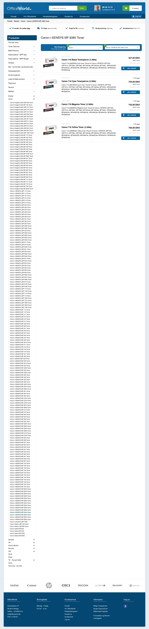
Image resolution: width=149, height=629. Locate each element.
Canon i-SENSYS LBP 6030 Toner (21, 240)
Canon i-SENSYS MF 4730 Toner (20, 398)
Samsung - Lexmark (15, 566)
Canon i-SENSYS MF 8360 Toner (20, 510)
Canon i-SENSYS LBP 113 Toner (20, 193)
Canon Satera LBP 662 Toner (19, 526)
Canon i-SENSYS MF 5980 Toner (20, 431)
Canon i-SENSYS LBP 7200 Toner (21, 298)
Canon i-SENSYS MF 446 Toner (20, 375)
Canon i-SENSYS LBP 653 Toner (20, 265)
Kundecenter (85, 16)
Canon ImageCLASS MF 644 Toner (21, 177)
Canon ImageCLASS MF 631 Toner (21, 158)
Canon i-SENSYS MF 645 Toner (20, 454)
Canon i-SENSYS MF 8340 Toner (20, 505)
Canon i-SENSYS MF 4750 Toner (20, 400)
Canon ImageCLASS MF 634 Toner (21, 165)
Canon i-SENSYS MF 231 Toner (20, 328)
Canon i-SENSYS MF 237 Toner (20, 333)
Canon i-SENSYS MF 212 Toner (20, 317)
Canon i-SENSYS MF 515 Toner (20, 412)
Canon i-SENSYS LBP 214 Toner (20, 200)
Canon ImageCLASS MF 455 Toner (21, 149)
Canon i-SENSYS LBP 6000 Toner (21, 235)
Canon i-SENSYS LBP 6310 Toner (21, 261)
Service (11, 87)
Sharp (10, 557)
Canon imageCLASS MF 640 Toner (21, 170)
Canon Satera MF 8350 (17, 536)
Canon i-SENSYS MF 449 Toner (20, 377)
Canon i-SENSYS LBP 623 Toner (20, 251)
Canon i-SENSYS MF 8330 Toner (20, 503)
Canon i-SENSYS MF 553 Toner (20, 421)
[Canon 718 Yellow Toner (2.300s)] (50, 130)
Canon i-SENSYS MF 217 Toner (20, 321)
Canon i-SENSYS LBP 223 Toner (20, 205)
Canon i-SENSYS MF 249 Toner (20, 340)
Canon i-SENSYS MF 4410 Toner (20, 363)
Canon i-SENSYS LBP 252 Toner (20, 221)
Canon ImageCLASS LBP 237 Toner (21, 119)
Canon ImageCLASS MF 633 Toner (21, 163)
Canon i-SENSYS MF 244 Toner (20, 335)
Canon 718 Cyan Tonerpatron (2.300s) (79, 81)
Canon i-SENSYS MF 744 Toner (20, 480)
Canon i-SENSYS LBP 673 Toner (20, 282)
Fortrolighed (97, 618)
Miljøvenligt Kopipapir (100, 611)
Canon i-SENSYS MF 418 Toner (20, 349)
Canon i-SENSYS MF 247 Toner (20, 338)
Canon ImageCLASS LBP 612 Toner (21, 123)
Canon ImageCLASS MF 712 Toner (21, 179)
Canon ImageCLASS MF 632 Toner (21, 161)
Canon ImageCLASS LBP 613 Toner (21, 126)
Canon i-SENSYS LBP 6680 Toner (21, 279)
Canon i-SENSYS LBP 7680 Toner (21, 305)
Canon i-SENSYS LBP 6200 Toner (21, 247)
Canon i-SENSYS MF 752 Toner (20, 484)
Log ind (138, 16)
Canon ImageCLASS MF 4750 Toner (21, 154)
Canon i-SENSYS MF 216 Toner (20, 319)
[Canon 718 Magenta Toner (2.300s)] (50, 107)
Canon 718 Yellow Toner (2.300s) (76, 127)
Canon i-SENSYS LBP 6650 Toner (21, 275)
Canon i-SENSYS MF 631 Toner (20, 442)
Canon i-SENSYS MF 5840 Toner (20, 424)
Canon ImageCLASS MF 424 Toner (21, 137)
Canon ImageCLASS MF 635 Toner (21, 168)
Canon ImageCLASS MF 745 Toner (21, 105)
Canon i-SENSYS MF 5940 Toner (20, 428)
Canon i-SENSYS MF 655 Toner (20, 459)
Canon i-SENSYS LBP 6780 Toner (21, 286)
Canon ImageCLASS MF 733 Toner (21, 184)
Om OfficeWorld (30, 16)
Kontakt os (69, 16)
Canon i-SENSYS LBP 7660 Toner (21, 303)
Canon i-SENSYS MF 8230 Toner (20, 498)
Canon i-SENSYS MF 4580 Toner (20, 389)
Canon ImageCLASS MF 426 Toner (21, 140)
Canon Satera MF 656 (17, 531)
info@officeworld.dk (13, 614)
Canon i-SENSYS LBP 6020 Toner (21, 237)
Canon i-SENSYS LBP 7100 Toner (21, 291)
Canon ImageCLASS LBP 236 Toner (21, 116)
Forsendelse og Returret (101, 615)
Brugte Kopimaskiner (100, 608)
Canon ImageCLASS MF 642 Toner (21, 175)
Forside (13, 16)
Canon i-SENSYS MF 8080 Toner (20, 496)
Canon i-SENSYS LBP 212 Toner (20, 198)
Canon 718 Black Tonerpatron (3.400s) (79, 59)
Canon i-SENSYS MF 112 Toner (20, 310)
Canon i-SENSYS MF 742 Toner (20, 477)
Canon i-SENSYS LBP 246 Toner (20, 217)
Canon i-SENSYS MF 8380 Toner (20, 512)
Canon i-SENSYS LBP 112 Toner (20, 191)
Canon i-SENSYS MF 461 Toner (20, 391)
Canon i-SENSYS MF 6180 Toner (20, 435)
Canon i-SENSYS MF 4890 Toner (20, 407)
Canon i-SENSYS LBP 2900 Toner (21, 226)
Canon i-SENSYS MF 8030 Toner (20, 489)
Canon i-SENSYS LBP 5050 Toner (21, 233)
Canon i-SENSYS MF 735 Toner (20, 475)
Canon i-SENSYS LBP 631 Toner (20, 258)
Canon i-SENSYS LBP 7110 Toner (21, 293)
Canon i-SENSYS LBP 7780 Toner (21, 307)
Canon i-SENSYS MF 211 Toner (20, 314)
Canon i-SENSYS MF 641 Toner (20, 449)
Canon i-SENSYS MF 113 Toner (20, 312)
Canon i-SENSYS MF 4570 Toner (20, 386)
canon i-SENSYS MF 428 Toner (20, 359)
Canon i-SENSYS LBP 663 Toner (20, 270)
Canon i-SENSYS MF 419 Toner (20, 352)
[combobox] (122, 47)
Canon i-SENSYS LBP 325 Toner (20, 231)
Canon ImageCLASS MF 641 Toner (21, 172)
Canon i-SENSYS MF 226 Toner (20, 324)
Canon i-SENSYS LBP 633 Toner (20, 263)
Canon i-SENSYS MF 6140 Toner (20, 433)
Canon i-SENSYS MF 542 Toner (20, 414)
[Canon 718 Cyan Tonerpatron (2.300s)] (50, 84)
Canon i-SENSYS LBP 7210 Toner (21, 300)
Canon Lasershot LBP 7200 (18, 522)
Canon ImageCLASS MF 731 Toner (21, 182)
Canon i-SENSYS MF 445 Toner (20, 370)
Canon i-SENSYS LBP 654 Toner (20, 268)
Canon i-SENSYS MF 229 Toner (20, 326)
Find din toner (13, 42)
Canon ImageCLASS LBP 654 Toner (21, 130)
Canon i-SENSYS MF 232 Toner (20, 331)
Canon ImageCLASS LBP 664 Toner (21, 102)
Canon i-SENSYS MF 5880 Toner (20, 426)
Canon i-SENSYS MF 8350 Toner (20, 508)
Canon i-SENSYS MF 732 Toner (20, 470)
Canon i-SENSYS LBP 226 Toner (20, 207)
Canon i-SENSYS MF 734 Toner (20, 473)
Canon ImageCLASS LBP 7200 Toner (22, 133)
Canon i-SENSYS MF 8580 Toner (20, 519)
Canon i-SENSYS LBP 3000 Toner (21, 228)
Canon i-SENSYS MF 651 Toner (20, 456)
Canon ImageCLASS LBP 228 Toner (21, 114)
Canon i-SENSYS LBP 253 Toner (20, 224)
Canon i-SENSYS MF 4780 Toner (20, 403)
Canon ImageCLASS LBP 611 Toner (21, 121)
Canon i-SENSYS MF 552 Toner (20, 419)
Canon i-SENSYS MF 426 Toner (20, 356)
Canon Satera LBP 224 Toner (19, 524)
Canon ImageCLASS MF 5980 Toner (21, 156)
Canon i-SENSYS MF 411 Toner (20, 345)
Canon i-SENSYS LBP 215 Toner (20, 203)
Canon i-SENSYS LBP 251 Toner (20, 219)
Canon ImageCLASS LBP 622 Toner (21, 128)
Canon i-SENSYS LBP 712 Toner (20, 296)
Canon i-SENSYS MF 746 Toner (20, 482)
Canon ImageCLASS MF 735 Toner (21, 186)
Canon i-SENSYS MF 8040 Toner (20, 491)
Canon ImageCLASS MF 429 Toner (21, 142)
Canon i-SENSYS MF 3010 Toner (20, 342)
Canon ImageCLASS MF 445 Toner (21, 144)
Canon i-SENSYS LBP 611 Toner (20, 242)
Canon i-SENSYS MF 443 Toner (20, 366)
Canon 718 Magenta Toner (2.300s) (77, 104)
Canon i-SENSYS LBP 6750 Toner (21, 284)
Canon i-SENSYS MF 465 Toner (20, 396)
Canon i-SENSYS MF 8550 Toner (20, 517)
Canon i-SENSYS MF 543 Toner (20, 417)
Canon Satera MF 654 (17, 529)
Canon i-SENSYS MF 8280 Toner (20, 501)
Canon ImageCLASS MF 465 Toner (21, 151)
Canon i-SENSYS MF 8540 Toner (20, 515)
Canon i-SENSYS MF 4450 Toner (20, 373)
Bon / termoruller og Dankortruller (20, 67)
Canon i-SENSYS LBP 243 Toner (20, 214)
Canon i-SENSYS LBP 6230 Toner (21, 254)
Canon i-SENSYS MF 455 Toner (20, 382)
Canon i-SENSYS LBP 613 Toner (20, 244)
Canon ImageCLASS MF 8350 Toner (21, 189)
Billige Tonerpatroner (100, 606)
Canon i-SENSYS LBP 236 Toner (20, 212)
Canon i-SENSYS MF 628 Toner (20, 440)
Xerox (10, 563)
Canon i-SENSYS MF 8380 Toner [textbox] (117, 47)
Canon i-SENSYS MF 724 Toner (20, 463)
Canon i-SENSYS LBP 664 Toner (20, 272)
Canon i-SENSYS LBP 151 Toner (20, 196)
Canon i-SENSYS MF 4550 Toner (20, 384)
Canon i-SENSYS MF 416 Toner (20, 347)
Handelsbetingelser (50, 16)
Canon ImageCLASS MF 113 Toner (21, 135)
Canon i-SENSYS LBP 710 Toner (20, 289)
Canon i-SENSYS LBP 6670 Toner (21, 277)
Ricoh (10, 554)
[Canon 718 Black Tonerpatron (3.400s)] (50, 62)
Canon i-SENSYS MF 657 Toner (20, 461)
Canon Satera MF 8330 (17, 533)
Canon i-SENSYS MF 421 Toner (20, 354)
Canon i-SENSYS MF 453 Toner (20, 379)
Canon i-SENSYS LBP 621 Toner (20, 249)
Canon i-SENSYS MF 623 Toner (20, 438)
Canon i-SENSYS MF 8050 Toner (20, 494)
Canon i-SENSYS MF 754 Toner (20, 487)
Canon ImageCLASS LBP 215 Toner (21, 112)
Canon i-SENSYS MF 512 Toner (20, 410)
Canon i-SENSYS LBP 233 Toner (20, 210)
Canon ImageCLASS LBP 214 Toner (21, 109)
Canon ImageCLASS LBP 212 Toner (21, 107)
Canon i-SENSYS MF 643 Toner (20, 452)
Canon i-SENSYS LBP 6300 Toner (21, 256)
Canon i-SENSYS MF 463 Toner (20, 393)
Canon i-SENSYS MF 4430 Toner (20, 368)
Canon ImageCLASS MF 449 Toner (21, 147)
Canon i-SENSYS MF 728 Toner (20, 466)
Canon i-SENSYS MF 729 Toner (20, 468)
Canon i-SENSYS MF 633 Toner (20, 445)
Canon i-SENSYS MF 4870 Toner (20, 405)
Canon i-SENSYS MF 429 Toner (20, 361)
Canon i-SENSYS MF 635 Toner (20, 447)
